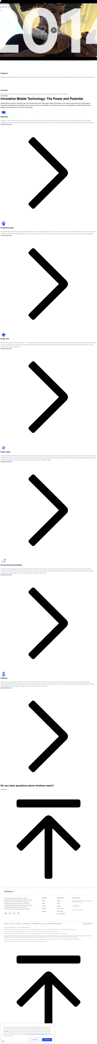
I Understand (47, 1039)
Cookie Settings (34, 1039)
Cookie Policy (6, 1031)
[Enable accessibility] (3, 1041)
